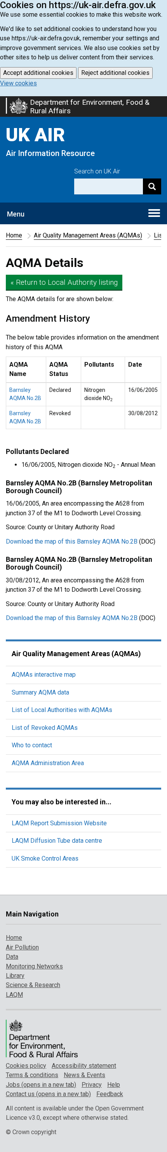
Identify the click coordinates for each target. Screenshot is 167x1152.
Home (14, 235)
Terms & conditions (32, 1075)
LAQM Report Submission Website (59, 823)
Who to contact (32, 745)
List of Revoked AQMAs (45, 727)
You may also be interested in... (61, 802)
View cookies (18, 83)
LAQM (14, 994)
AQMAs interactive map (44, 674)
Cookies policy (26, 1065)
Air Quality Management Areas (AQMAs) (88, 235)
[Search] (152, 186)
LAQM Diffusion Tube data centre (57, 840)
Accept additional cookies (38, 72)
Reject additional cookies (115, 72)
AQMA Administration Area (48, 763)
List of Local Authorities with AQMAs (62, 710)
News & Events (84, 1075)
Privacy (92, 1084)
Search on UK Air (97, 171)
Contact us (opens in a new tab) (48, 1094)
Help (113, 1084)
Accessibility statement (84, 1065)
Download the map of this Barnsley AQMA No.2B (71, 541)
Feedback (109, 1094)
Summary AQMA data (40, 692)
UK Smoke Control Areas (45, 858)
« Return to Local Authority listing (64, 282)
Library (15, 975)
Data (12, 956)
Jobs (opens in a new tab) (41, 1084)
